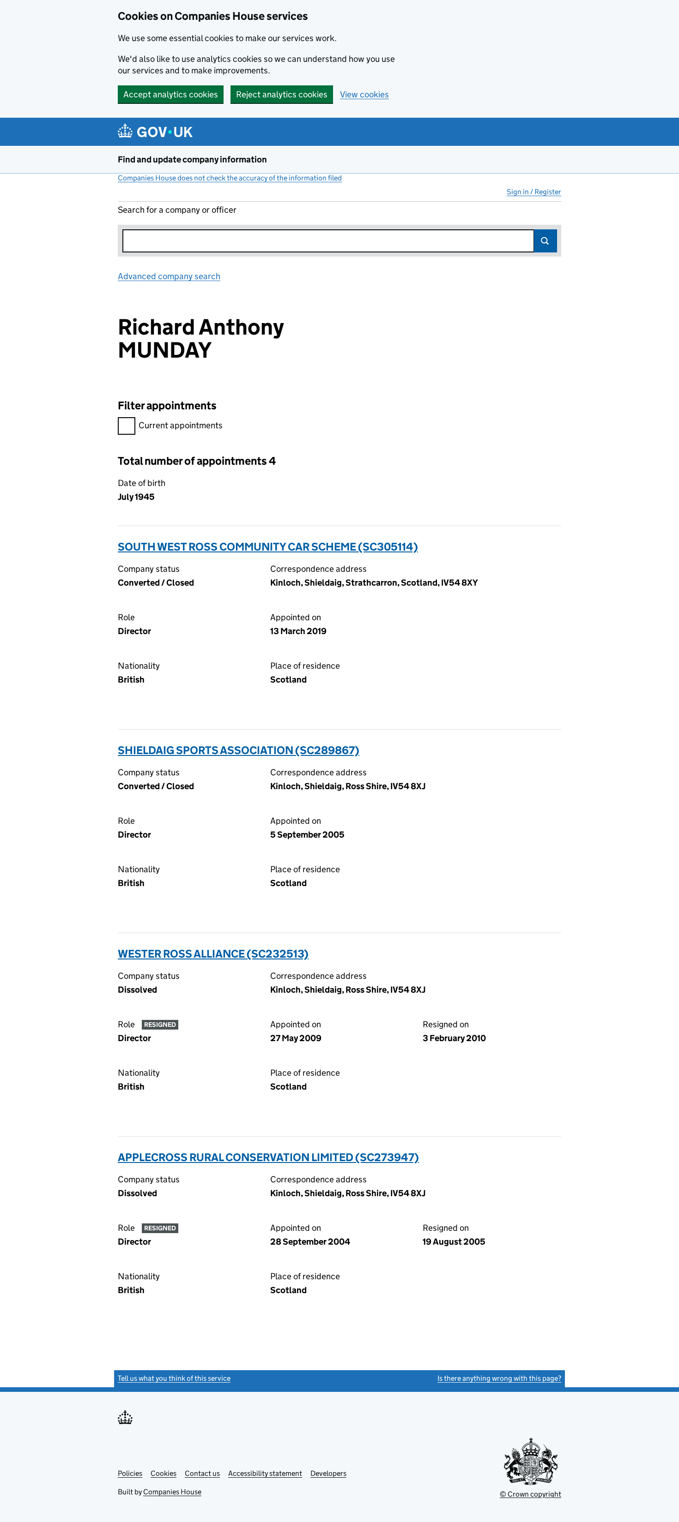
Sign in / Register (534, 191)
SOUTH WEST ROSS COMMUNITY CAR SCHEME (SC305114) (268, 546)
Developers (328, 1473)
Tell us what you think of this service (174, 1378)
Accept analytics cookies (170, 94)
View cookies (364, 94)
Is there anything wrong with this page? (499, 1378)
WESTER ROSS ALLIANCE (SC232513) (213, 953)
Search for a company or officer (177, 209)
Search (545, 240)
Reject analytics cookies (281, 94)
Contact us (202, 1473)
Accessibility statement (265, 1473)
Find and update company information (192, 159)
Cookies (163, 1473)
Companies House (172, 1491)
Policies (130, 1473)
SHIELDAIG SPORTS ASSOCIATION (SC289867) (238, 750)
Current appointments (181, 425)
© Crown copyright (530, 1494)
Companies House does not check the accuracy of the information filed (230, 178)
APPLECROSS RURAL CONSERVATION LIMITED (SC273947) (268, 1157)
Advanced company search (169, 276)
